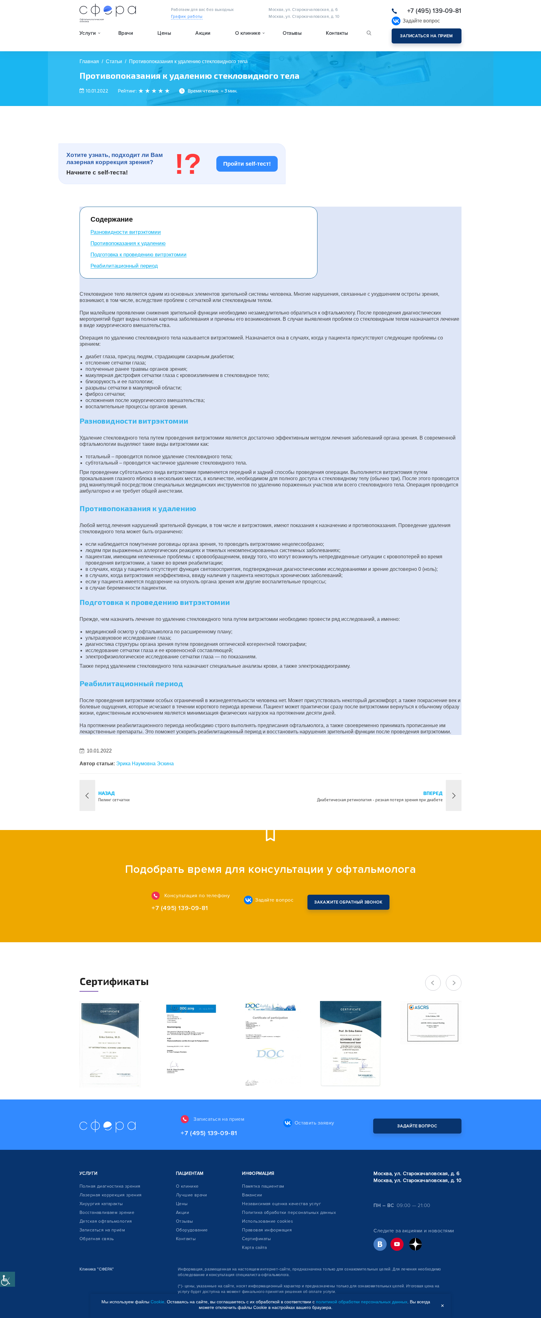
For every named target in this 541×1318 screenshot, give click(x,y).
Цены (164, 33)
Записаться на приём (102, 1230)
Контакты (337, 33)
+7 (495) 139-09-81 (434, 11)
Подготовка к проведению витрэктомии (138, 255)
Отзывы (292, 33)
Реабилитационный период (124, 266)
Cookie (157, 1301)
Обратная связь (97, 1238)
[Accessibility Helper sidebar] (7, 1279)
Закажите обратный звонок (348, 902)
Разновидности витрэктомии (125, 232)
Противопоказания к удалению (128, 243)
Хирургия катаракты (101, 1203)
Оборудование (192, 1230)
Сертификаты (256, 1238)
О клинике (187, 1186)
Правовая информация (267, 1230)
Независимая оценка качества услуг (281, 1203)
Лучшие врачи (191, 1195)
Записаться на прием (426, 35)
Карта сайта (254, 1247)
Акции (202, 33)
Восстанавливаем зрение (107, 1212)
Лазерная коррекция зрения (111, 1195)
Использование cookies (267, 1221)
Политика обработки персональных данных (289, 1212)
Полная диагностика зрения (110, 1186)
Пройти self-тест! (247, 164)
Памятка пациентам (263, 1186)
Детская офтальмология (106, 1221)
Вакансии (252, 1195)
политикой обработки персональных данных (361, 1301)
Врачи (125, 33)
